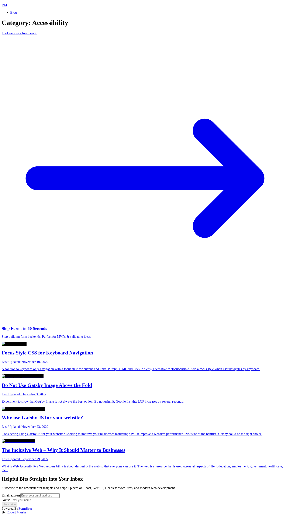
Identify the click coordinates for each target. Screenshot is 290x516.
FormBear (25, 508)
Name (6, 500)
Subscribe (9, 504)
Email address (11, 495)
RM (4, 5)
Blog (13, 12)
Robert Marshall (17, 512)
